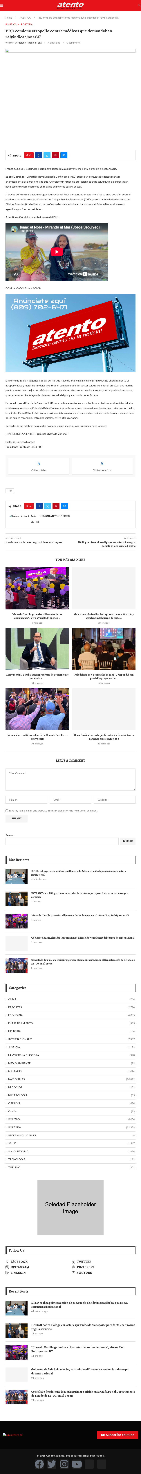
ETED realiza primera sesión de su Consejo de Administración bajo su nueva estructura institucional (78, 873)
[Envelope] (101, 1464)
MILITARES (71, 1071)
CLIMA (71, 999)
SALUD (71, 1143)
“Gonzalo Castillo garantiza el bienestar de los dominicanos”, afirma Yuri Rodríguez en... (37, 616)
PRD (10, 490)
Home (9, 17)
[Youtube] (76, 1464)
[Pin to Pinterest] (55, 155)
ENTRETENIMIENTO (71, 1023)
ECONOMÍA (71, 1015)
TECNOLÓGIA (71, 1159)
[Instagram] (64, 1464)
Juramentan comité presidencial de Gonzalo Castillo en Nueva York (37, 737)
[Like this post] (30, 155)
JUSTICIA (71, 1047)
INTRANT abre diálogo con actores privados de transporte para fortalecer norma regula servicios (80, 895)
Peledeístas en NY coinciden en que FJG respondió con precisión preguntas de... (103, 676)
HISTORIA (71, 1031)
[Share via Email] (63, 155)
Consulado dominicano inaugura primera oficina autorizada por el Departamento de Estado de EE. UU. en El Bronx (83, 961)
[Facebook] (39, 1464)
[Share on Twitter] (47, 155)
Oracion (71, 1111)
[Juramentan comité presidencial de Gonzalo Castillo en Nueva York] (37, 709)
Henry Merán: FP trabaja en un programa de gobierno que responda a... (37, 676)
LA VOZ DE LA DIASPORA (71, 1055)
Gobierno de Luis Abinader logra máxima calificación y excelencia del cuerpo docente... (104, 616)
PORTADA (71, 1127)
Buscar (10, 835)
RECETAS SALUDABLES (71, 1135)
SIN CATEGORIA (71, 1151)
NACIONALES (71, 1079)
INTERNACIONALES (71, 1039)
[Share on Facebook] (38, 155)
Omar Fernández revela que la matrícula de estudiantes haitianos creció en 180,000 (104, 737)
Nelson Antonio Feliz (29, 42)
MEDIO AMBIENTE (71, 1063)
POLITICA (25, 17)
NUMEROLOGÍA (71, 1095)
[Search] (139, 5)
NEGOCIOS (71, 1087)
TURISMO (71, 1167)
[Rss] (89, 1464)
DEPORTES (71, 1007)
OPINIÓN (71, 1103)
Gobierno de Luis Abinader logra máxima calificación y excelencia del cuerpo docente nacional (82, 938)
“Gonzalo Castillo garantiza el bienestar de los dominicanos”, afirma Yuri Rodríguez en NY (80, 915)
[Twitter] (51, 1464)
